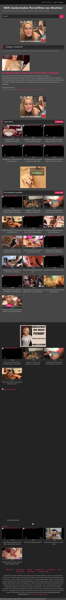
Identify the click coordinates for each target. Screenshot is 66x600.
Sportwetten (31, 571)
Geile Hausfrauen (32, 89)
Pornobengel (20, 569)
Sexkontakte (50, 569)
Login (55, 2)
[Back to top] (61, 595)
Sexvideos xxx (39, 569)
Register (61, 2)
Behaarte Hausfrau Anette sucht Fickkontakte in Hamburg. (30, 73)
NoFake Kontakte (43, 571)
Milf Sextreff (9, 569)
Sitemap (4, 526)
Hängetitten (45, 594)
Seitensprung (40, 89)
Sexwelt (29, 569)
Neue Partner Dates (34, 594)
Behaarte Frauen (21, 89)
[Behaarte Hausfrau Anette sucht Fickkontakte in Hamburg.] (16, 70)
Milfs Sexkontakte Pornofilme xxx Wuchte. (32, 8)
